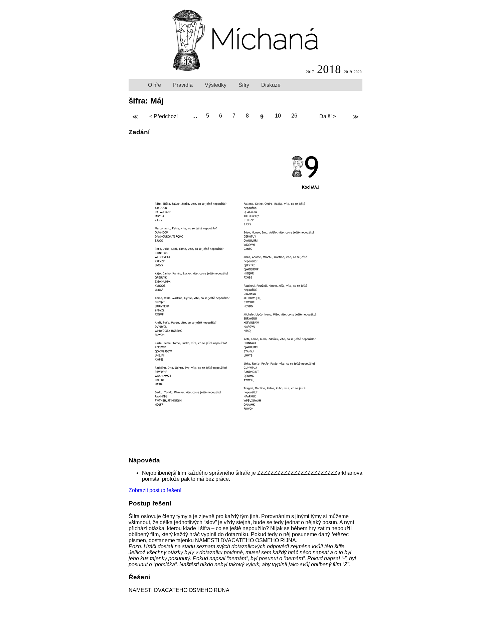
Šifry (243, 85)
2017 (310, 72)
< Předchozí (163, 116)
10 (278, 116)
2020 (358, 72)
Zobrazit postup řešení (155, 490)
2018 (329, 69)
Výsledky (215, 85)
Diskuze (271, 85)
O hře (154, 85)
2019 (348, 72)
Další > (327, 116)
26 (294, 116)
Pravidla (183, 85)
